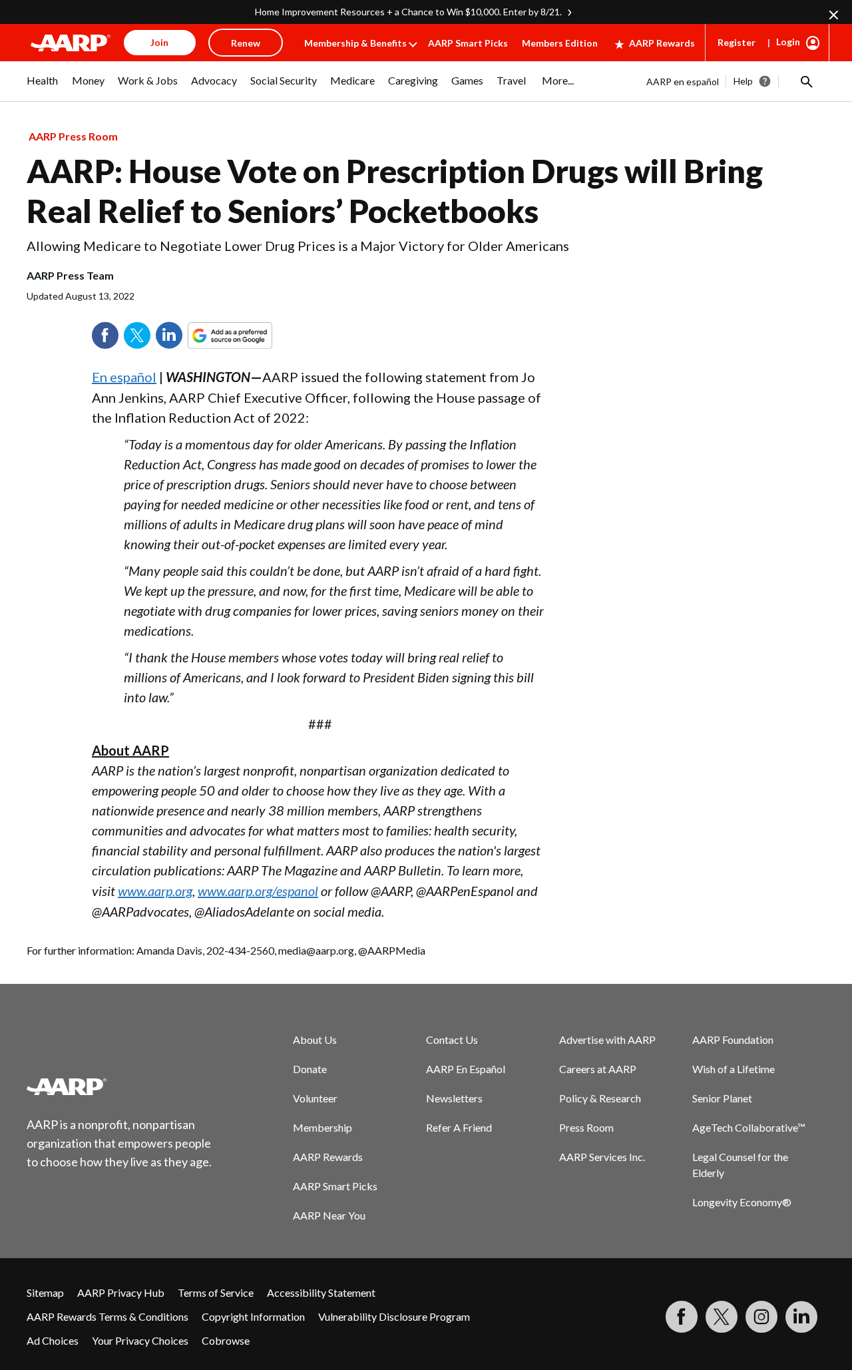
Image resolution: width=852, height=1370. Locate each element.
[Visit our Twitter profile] (722, 1317)
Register (736, 42)
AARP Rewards (662, 43)
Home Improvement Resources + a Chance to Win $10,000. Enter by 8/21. (408, 11)
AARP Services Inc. (602, 1156)
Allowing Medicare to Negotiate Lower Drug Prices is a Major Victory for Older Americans (298, 246)
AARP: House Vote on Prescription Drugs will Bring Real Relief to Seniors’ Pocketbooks (395, 191)
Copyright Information (253, 1316)
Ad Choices (53, 1340)
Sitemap (45, 1292)
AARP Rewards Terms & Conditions (107, 1316)
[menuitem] (43, 87)
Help (743, 81)
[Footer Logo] (120, 1086)
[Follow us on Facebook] (682, 1317)
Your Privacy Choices (140, 1340)
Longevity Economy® (741, 1202)
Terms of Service (216, 1292)
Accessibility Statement (321, 1292)
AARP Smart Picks (468, 43)
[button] (805, 81)
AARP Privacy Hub (120, 1292)
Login (788, 41)
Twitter (137, 335)
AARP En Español (465, 1068)
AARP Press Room (73, 136)
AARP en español (682, 81)
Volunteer (315, 1098)
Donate (310, 1068)
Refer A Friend (459, 1127)
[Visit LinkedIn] (801, 1317)
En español (124, 377)
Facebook (105, 335)
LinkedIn (169, 335)
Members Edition (560, 43)
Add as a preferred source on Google (254, 335)
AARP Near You (329, 1215)
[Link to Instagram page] (761, 1317)
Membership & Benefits (355, 43)
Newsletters (454, 1098)
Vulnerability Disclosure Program (394, 1316)
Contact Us (452, 1039)
